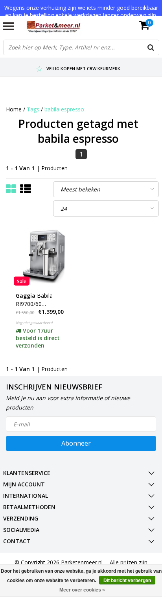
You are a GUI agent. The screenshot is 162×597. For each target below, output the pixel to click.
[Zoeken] (151, 47)
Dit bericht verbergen (127, 580)
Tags (33, 109)
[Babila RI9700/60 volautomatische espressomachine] (43, 256)
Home (14, 109)
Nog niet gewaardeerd (34, 322)
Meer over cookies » (82, 590)
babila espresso (64, 109)
